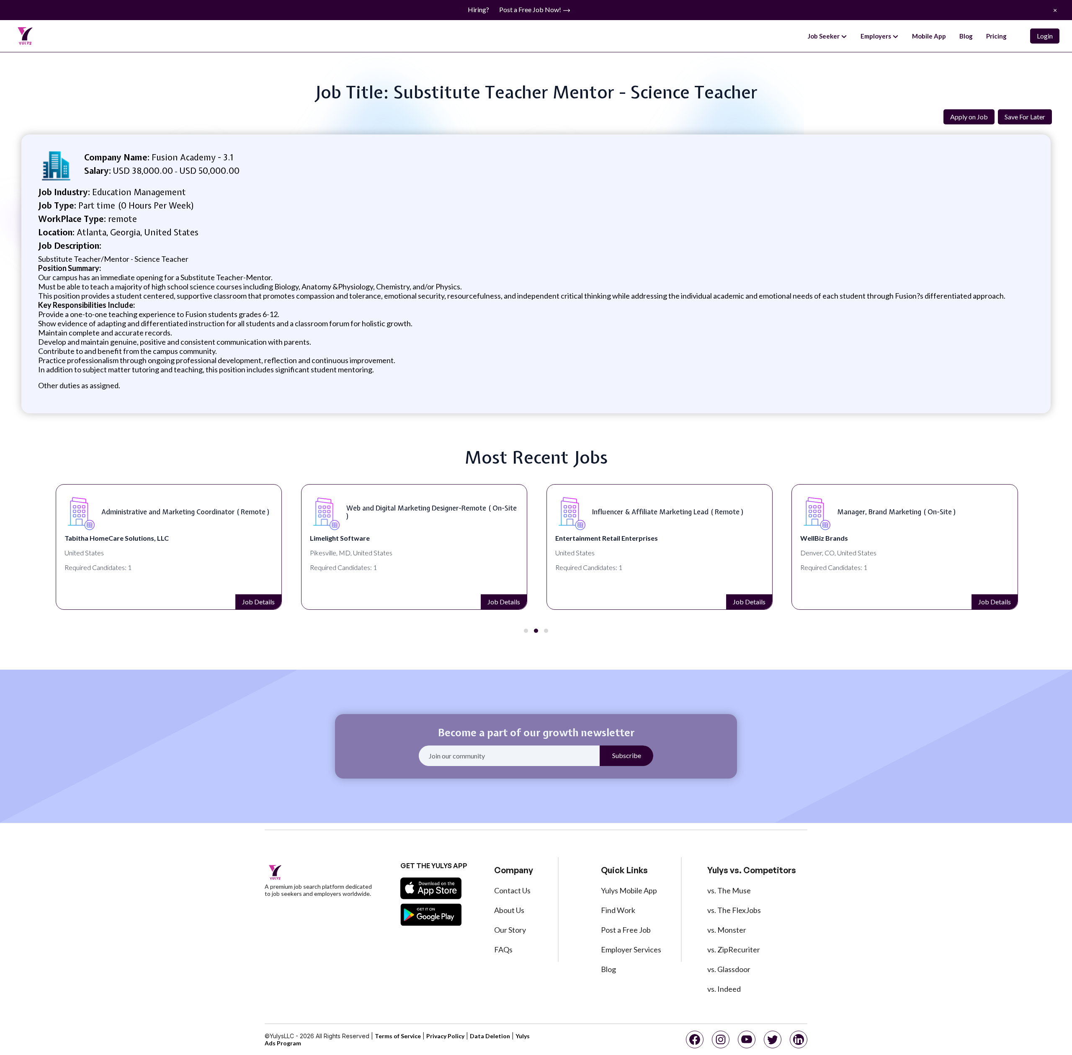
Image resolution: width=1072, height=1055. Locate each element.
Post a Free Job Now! (530, 9)
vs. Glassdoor (728, 969)
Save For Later (1025, 117)
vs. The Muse (729, 890)
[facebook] (695, 1039)
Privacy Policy (445, 1036)
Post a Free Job (626, 929)
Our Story (510, 929)
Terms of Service (398, 1036)
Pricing (996, 36)
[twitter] (772, 1039)
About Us (509, 910)
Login (1045, 36)
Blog (966, 36)
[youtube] (746, 1039)
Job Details (256, 602)
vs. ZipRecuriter (733, 949)
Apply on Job (969, 117)
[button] (526, 631)
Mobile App (929, 36)
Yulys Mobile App (629, 890)
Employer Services (631, 949)
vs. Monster (726, 929)
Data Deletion (490, 1036)
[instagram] (720, 1039)
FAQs (503, 949)
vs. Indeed (724, 988)
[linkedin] (798, 1039)
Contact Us (512, 890)
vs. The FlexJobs (734, 910)
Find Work (618, 910)
